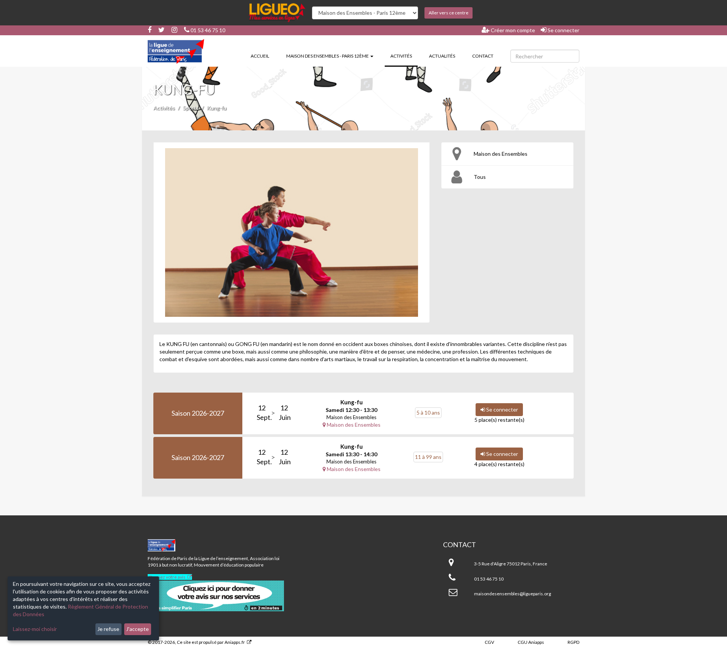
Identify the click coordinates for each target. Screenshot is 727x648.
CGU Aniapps (531, 642)
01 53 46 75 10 (207, 30)
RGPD (573, 642)
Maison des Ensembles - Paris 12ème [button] (328, 56)
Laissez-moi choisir (35, 629)
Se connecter (562, 30)
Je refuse (108, 629)
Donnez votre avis (167, 577)
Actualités (442, 56)
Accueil (260, 56)
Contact (482, 56)
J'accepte (137, 629)
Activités (404, 56)
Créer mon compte (512, 30)
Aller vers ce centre (448, 13)
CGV (489, 642)
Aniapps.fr (235, 642)
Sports (191, 108)
